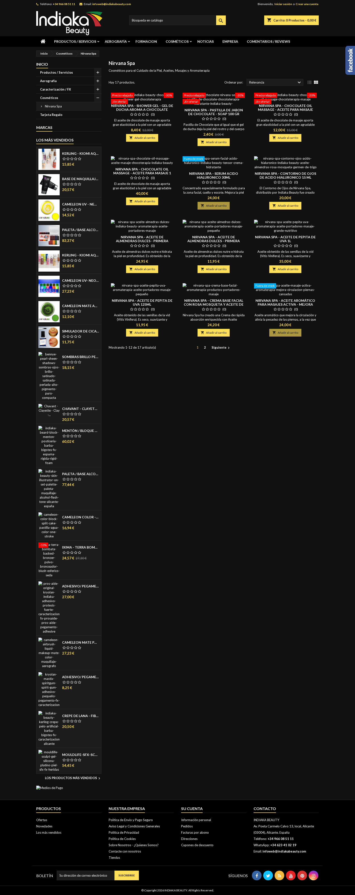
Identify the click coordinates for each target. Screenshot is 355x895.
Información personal (196, 820)
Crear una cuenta (307, 4)
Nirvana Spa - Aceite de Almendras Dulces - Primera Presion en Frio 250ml (213, 241)
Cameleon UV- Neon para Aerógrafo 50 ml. (80, 280)
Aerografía (116, 41)
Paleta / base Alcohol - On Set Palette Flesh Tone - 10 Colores (80, 474)
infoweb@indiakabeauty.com (111, 4)
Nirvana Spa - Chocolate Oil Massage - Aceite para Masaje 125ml (285, 109)
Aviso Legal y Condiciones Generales (134, 826)
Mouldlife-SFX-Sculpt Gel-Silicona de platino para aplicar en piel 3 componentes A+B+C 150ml (80, 755)
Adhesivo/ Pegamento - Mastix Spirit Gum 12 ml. (80, 677)
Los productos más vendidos (73, 778)
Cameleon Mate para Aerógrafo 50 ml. (80, 642)
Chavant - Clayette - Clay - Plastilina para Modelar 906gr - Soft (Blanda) (80, 409)
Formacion (146, 41)
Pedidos (187, 826)
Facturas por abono (195, 832)
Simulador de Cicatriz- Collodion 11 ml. (80, 331)
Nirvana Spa (53, 106)
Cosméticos (177, 41)
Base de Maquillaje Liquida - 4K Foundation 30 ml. (80, 179)
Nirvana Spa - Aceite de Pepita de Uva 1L (285, 239)
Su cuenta (192, 808)
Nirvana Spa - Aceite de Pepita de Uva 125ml (142, 302)
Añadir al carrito (142, 138)
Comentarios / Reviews (268, 41)
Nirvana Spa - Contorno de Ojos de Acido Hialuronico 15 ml (285, 175)
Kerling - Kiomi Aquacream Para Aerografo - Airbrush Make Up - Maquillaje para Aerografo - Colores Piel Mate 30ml (80, 153)
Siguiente (221, 347)
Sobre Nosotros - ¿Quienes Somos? (134, 845)
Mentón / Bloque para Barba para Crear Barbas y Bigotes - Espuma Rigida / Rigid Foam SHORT (80, 431)
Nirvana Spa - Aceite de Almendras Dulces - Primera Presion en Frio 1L (142, 241)
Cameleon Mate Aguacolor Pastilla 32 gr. (80, 306)
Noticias (205, 41)
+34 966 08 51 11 (64, 4)
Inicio (42, 64)
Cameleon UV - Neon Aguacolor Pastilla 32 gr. (80, 204)
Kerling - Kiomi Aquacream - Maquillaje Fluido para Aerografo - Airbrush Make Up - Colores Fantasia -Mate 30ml (80, 255)
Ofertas (41, 820)
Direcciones (189, 839)
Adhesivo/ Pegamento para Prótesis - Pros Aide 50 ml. (80, 586)
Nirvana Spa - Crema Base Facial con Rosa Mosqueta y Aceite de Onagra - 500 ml (213, 304)
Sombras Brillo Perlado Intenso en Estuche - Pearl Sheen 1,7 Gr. (80, 357)
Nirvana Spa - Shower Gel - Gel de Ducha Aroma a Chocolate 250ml (142, 109)
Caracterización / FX (55, 89)
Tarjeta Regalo (51, 115)
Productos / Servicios (75, 41)
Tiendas (114, 858)
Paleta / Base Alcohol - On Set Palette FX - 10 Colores (80, 230)
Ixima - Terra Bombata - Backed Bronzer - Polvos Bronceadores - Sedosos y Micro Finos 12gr (80, 547)
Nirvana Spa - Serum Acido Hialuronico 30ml (213, 175)
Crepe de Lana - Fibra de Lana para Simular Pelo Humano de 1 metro (80, 716)
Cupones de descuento (197, 845)
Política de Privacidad (124, 832)
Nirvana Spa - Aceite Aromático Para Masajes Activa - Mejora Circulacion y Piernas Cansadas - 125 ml (285, 306)
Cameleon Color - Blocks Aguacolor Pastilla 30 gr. (80, 517)
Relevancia (275, 82)
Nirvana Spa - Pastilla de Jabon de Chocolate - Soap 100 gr (214, 112)
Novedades (44, 826)
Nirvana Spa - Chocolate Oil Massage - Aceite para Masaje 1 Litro (142, 173)
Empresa (230, 41)
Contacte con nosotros (125, 851)
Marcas (44, 127)
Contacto (265, 808)
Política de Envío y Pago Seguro (131, 820)
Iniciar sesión (283, 4)
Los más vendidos (55, 140)
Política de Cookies (122, 839)
